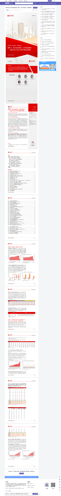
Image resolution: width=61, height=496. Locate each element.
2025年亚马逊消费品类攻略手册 (48, 47)
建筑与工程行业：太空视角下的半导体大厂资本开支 (48, 34)
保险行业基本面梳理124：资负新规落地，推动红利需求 (48, 9)
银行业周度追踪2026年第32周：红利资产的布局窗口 (48, 31)
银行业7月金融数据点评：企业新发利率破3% (48, 29)
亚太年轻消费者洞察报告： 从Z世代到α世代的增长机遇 (48, 49)
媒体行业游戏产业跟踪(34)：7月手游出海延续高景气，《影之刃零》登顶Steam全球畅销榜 (48, 22)
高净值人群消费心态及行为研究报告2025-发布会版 (48, 52)
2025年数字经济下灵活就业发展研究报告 (48, 59)
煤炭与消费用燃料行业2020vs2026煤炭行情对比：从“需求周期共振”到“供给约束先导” (48, 11)
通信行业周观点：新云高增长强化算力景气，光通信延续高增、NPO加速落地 (48, 17)
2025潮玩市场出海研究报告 (46, 41)
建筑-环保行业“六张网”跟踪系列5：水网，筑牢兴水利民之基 (48, 19)
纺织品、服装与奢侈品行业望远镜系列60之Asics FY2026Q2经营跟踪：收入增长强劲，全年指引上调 (48, 26)
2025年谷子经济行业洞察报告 (46, 39)
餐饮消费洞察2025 (45, 44)
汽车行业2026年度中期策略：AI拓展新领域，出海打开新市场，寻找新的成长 (48, 14)
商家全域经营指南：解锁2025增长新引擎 (48, 56)
